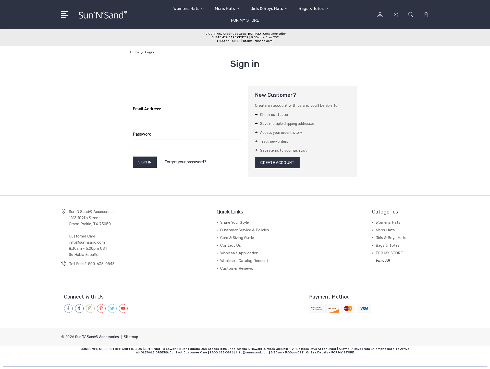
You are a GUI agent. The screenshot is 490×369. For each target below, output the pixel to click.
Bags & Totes (311, 8)
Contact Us (230, 245)
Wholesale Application (239, 253)
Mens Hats (225, 8)
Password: (143, 134)
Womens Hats (186, 8)
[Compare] (395, 17)
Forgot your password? (185, 162)
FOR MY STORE (245, 20)
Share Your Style (234, 222)
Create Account (277, 162)
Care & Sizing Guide (237, 237)
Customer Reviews (236, 268)
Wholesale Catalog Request (244, 260)
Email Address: (147, 108)
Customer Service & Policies (244, 230)
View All (383, 260)
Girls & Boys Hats (266, 8)
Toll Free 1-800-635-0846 (92, 263)
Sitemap (131, 337)
